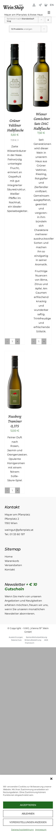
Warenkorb (12, 560)
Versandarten (13, 565)
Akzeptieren (28, 805)
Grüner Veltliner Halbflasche (15, 125)
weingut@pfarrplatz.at (19, 529)
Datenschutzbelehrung (22, 829)
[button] (51, 778)
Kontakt (10, 569)
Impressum (40, 829)
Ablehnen (28, 813)
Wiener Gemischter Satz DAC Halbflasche (42, 121)
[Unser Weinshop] (14, 4)
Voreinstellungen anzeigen (28, 822)
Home (9, 556)
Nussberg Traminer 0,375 (15, 421)
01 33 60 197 (17, 534)
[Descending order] (48, 20)
